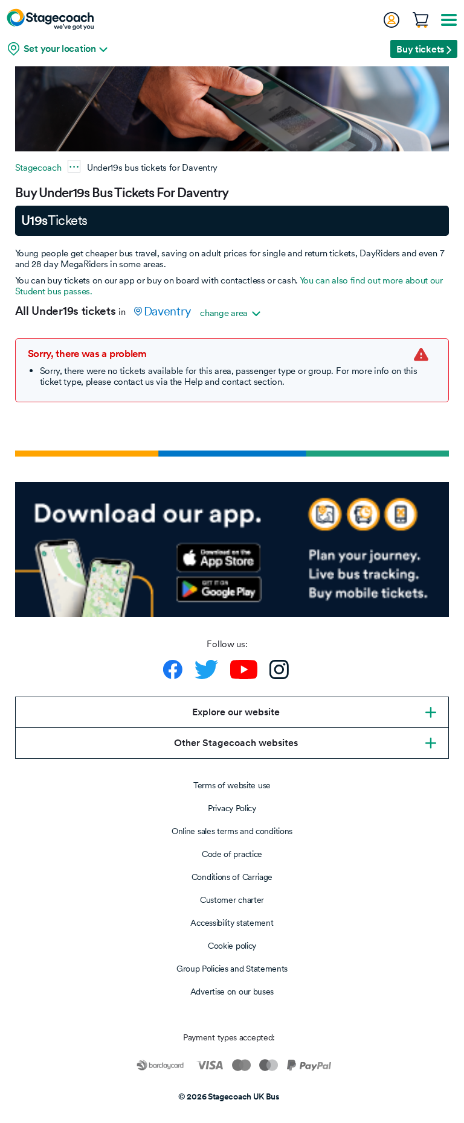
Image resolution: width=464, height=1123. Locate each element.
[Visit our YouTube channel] (243, 669)
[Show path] (74, 166)
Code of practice (232, 854)
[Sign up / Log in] (391, 20)
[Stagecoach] (50, 19)
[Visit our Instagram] (279, 669)
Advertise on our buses (232, 991)
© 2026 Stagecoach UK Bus (229, 1096)
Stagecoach (38, 167)
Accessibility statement (231, 922)
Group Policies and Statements (232, 968)
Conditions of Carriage (232, 877)
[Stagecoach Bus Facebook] (172, 669)
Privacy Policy (232, 808)
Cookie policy (232, 945)
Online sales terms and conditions (232, 831)
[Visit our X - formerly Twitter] (206, 669)
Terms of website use (232, 785)
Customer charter (232, 899)
